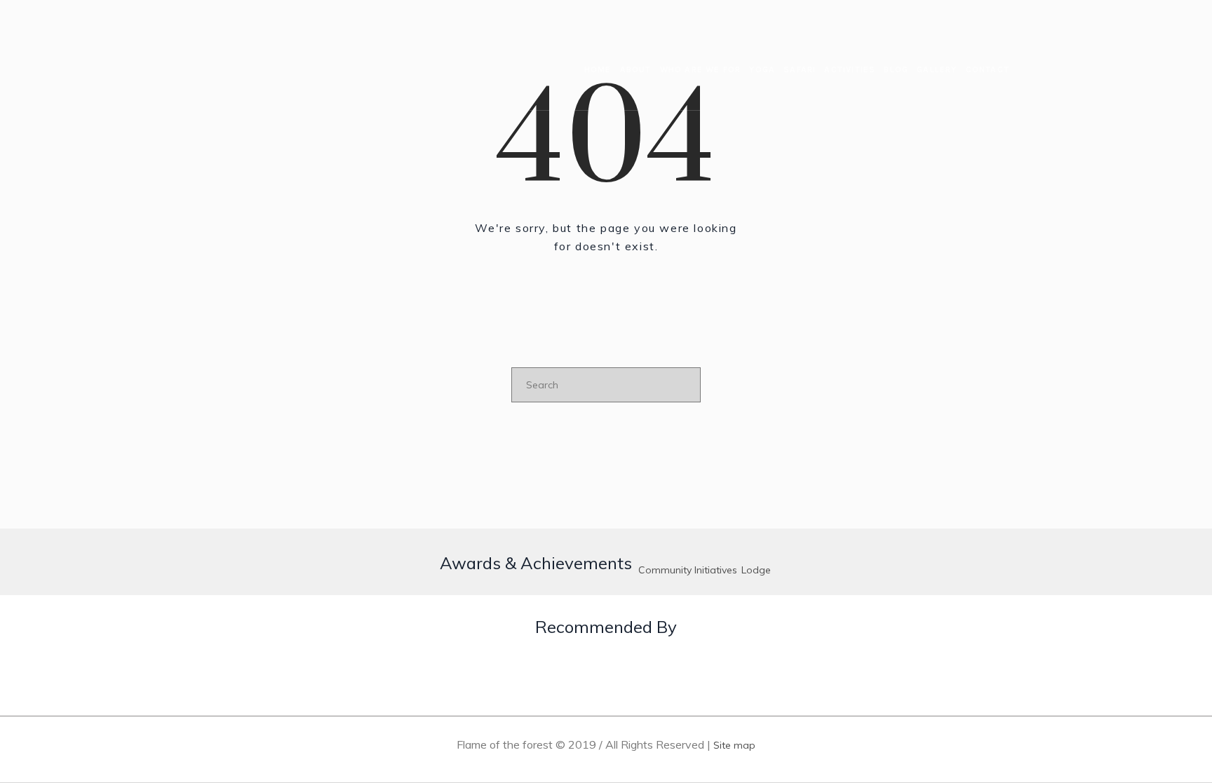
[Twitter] (964, 14)
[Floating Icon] (1169, 678)
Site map (734, 745)
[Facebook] (923, 14)
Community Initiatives (687, 570)
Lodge (756, 570)
